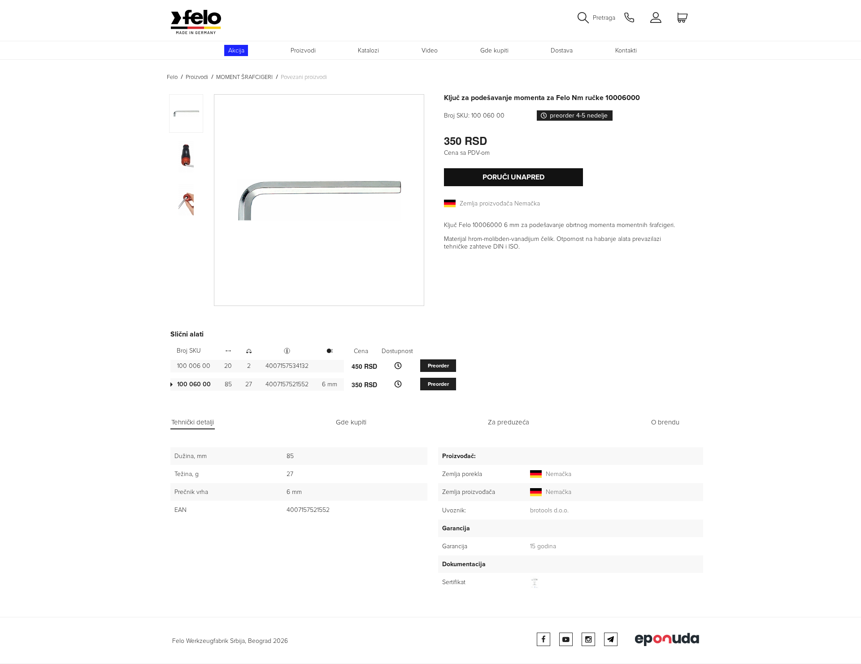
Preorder (438, 366)
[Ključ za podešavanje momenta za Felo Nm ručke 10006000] (319, 200)
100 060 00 (194, 384)
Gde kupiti (494, 50)
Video (430, 50)
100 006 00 (193, 366)
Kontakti (626, 50)
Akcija (236, 50)
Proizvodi (303, 50)
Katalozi (368, 50)
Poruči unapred (513, 177)
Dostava (562, 50)
